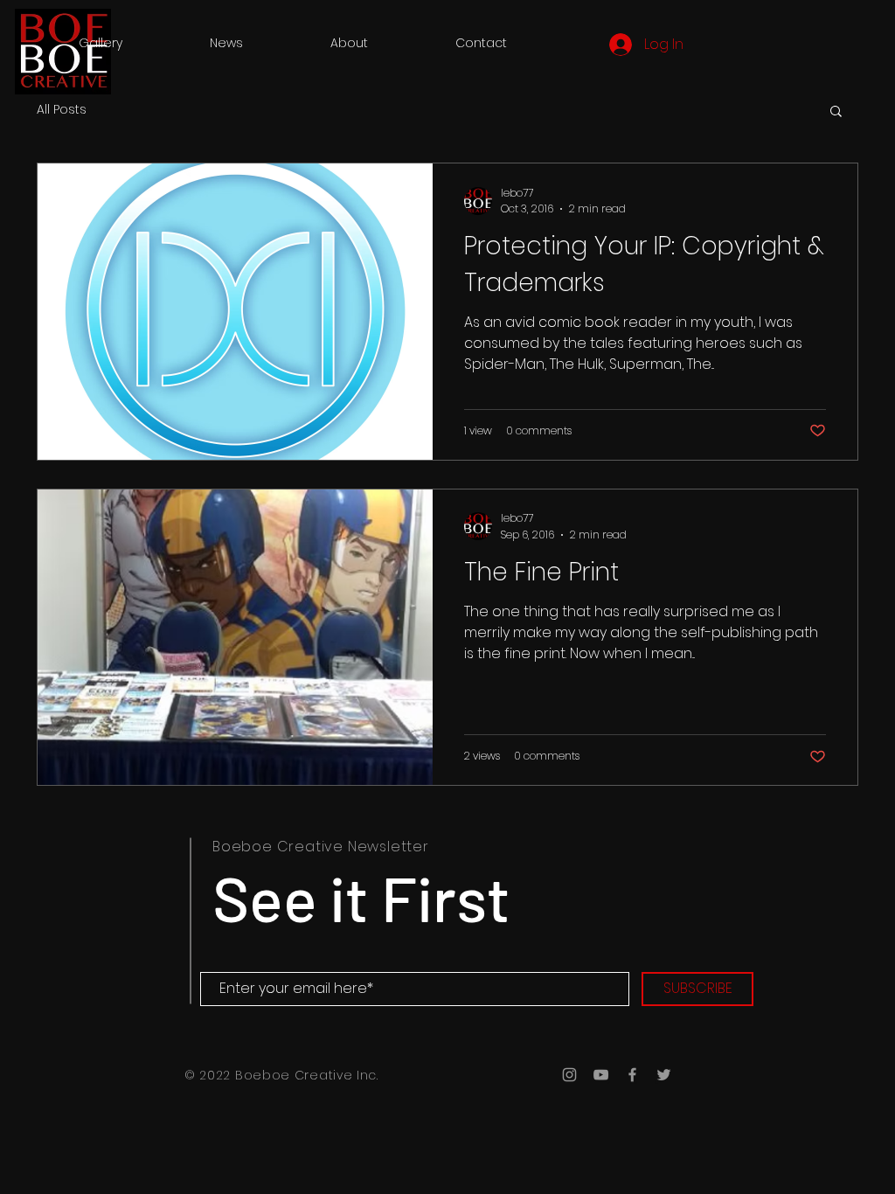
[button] (836, 112)
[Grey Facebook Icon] (632, 1075)
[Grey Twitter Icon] (664, 1075)
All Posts (62, 109)
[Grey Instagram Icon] (569, 1075)
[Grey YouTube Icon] (601, 1075)
